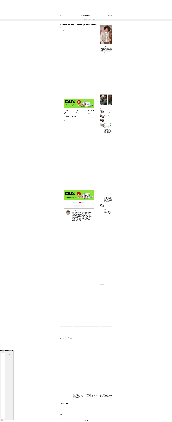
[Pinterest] (109, 15)
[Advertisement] (27, 6)
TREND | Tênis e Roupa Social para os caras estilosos (107, 217)
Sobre (89, 19)
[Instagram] (108, 15)
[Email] (111, 15)
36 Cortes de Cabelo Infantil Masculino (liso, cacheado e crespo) (108, 111)
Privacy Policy (86, 420)
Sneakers (85, 19)
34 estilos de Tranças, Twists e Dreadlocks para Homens (108, 120)
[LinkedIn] (110, 15)
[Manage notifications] (2, 420)
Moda (81, 19)
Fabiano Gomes (75, 210)
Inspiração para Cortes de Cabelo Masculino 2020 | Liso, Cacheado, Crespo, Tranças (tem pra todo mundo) (108, 199)
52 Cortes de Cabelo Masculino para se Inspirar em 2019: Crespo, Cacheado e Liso (107, 206)
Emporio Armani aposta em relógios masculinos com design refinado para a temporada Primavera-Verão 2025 (66, 337)
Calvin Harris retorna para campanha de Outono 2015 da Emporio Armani (78, 396)
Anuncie (93, 19)
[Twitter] (107, 15)
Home (78, 19)
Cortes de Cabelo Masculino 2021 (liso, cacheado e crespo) (107, 212)
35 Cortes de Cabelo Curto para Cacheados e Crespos (108, 285)
